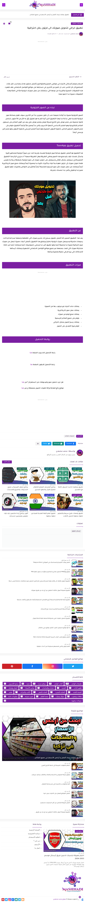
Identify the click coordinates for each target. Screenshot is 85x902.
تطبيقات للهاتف (77, 23)
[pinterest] (12, 666)
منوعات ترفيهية (43, 701)
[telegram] (19, 899)
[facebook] (32, 666)
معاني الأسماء (27, 688)
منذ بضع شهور (22, 511)
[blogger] (22, 899)
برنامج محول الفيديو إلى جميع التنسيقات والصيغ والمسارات (17, 488)
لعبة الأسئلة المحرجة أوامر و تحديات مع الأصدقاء (55, 609)
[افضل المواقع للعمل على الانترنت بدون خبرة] (77, 794)
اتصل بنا (37, 848)
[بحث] (3, 4)
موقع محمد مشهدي (59, 899)
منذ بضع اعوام (64, 560)
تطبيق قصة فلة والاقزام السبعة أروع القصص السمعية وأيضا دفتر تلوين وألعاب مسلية (43, 600)
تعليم (8, 692)
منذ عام (79, 485)
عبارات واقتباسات (46, 688)
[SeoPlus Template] (82, 899)
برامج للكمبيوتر (11, 684)
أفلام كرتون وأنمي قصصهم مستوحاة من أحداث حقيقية (53, 646)
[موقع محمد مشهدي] (42, 5)
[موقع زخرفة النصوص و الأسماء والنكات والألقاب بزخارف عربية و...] (77, 776)
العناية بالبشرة (58, 692)
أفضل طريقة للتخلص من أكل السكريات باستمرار (55, 803)
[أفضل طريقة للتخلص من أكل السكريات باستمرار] (77, 804)
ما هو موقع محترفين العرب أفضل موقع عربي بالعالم (54, 628)
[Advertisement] (42, 57)
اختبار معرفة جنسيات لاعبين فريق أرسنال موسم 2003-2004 (64, 857)
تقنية (26, 684)
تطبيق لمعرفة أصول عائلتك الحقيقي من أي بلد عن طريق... (52, 812)
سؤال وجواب (58, 696)
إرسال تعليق (76, 531)
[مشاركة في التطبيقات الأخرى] (37, 443)
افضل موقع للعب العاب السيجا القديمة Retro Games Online (51, 637)
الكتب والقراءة (23, 692)
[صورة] (77, 563)
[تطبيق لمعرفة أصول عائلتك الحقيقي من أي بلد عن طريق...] (77, 813)
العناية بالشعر (40, 692)
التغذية (62, 688)
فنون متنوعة (27, 696)
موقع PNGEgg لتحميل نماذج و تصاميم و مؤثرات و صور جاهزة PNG (50, 572)
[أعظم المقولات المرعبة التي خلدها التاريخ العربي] (77, 766)
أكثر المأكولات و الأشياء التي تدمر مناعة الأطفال (56, 784)
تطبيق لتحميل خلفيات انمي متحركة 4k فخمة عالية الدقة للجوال (51, 618)
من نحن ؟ (37, 841)
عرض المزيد (7, 462)
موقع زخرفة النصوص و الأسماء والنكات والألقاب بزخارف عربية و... (50, 775)
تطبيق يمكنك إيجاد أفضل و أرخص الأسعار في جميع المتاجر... (57, 758)
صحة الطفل (42, 696)
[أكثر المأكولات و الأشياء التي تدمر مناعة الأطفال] (77, 785)
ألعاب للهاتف (56, 684)
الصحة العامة (75, 692)
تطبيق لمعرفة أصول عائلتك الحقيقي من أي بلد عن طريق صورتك (50, 590)
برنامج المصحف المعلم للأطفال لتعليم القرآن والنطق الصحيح (44, 488)
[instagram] (53, 666)
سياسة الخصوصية (34, 833)
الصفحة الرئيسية (34, 830)
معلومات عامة (11, 696)
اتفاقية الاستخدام (34, 837)
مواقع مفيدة (39, 684)
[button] (70, 443)
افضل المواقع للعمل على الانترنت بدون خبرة (56, 793)
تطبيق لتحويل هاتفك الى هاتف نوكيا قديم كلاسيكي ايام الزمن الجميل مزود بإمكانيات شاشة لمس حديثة (39, 581)
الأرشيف (37, 844)
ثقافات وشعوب (75, 696)
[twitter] (73, 666)
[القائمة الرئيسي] (81, 4)
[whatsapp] (16, 899)
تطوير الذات (76, 688)
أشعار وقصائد (11, 688)
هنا (31, 353)
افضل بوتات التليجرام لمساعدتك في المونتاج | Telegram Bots (51, 562)
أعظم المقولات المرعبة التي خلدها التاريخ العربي (53, 15)
